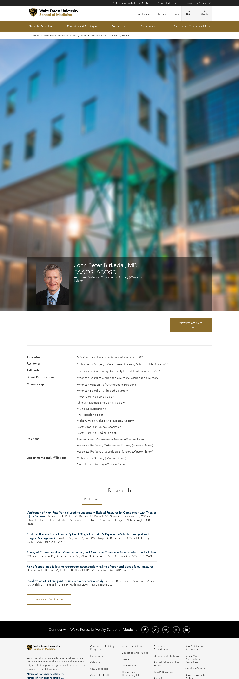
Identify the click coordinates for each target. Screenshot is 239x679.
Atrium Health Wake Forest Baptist (131, 3)
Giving (189, 14)
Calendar (95, 662)
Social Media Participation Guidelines (192, 659)
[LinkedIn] (186, 629)
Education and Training (80, 26)
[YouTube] (165, 629)
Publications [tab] (92, 499)
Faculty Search (145, 14)
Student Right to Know (167, 655)
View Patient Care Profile (190, 325)
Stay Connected (99, 668)
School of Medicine (167, 3)
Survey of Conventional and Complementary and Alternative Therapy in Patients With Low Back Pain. (92, 552)
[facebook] (145, 629)
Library (162, 14)
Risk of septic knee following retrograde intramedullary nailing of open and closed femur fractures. (90, 566)
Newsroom (96, 655)
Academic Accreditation (161, 648)
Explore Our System (196, 3)
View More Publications (49, 599)
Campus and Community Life (190, 26)
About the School (38, 26)
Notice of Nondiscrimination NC (45, 673)
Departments (148, 26)
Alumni (175, 14)
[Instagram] (176, 629)
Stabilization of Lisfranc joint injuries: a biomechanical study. (65, 581)
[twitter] (155, 629)
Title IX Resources (164, 671)
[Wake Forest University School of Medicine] (54, 12)
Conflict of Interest (196, 668)
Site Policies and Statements (194, 648)
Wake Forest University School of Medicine (48, 35)
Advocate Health (100, 675)
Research (117, 26)
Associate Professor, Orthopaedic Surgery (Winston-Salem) (108, 279)
